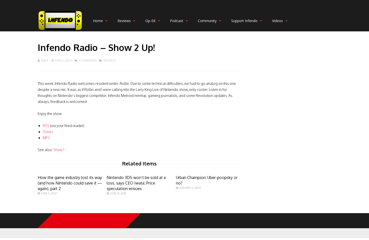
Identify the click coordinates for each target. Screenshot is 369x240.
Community (207, 20)
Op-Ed (150, 20)
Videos (277, 20)
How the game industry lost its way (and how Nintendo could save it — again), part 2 (70, 183)
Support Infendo (244, 20)
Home (98, 20)
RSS (46, 126)
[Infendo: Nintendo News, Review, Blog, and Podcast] (60, 30)
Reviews (124, 20)
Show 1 (58, 150)
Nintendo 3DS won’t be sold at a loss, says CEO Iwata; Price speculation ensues (136, 183)
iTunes (48, 132)
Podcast (176, 20)
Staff (44, 60)
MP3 (46, 138)
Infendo (109, 60)
